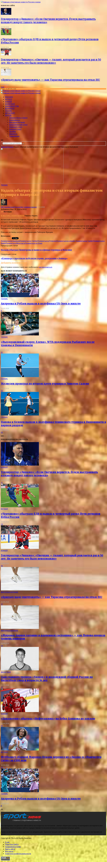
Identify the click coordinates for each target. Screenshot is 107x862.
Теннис (8, 111)
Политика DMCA (11, 844)
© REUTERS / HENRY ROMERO (13, 215)
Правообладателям (13, 847)
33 (2, 391)
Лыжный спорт (15, 127)
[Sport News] (20, 2)
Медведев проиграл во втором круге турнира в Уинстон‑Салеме (45, 383)
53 (2, 432)
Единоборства (12, 106)
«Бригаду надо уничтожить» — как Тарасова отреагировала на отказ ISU (50, 79)
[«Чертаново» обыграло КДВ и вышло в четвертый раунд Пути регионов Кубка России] (6, 34)
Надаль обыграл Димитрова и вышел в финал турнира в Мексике (36, 250)
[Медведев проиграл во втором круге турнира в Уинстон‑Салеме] (20, 376)
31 (2, 352)
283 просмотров (7, 207)
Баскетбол (10, 104)
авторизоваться (45, 267)
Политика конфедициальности (18, 853)
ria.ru (13, 236)
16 (2, 566)
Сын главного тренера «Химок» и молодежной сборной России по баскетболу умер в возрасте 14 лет (47, 678)
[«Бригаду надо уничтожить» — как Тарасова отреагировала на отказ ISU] (6, 75)
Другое (8, 115)
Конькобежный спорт (18, 124)
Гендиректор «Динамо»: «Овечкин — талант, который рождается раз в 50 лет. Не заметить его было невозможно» (51, 61)
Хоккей (8, 101)
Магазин (9, 97)
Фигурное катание (17, 122)
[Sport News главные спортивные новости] (22, 821)
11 (2, 482)
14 (2, 524)
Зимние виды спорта (18, 118)
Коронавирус (14, 120)
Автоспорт (10, 113)
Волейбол (9, 108)
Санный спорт (15, 129)
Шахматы (13, 134)
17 (2, 604)
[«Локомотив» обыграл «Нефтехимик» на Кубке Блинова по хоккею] (20, 711)
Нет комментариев (28, 207)
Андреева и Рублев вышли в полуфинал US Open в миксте (41, 303)
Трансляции (14, 136)
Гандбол (12, 131)
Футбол (8, 99)
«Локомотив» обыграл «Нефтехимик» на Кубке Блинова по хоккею (48, 718)
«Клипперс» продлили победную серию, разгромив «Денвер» (34, 258)
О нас (7, 842)
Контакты (9, 851)
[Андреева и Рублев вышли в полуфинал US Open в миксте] (20, 296)
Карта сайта (10, 849)
